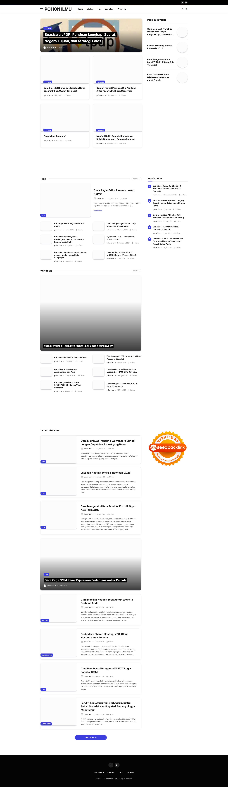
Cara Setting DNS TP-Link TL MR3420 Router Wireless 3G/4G (121, 253)
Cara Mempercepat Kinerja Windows (71, 357)
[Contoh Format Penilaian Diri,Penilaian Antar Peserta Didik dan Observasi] (117, 69)
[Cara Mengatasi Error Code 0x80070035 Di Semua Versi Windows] (46, 384)
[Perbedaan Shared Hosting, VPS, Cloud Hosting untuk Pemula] (58, 643)
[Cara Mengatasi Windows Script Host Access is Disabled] (98, 358)
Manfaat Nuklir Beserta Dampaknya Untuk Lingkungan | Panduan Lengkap (115, 137)
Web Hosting (47, 655)
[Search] (186, 9)
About (122, 773)
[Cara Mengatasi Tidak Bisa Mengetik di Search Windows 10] (90, 313)
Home (80, 9)
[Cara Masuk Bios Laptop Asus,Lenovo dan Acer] (46, 371)
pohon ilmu (50, 47)
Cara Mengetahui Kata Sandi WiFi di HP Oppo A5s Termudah (160, 62)
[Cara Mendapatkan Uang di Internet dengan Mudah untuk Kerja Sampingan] (46, 254)
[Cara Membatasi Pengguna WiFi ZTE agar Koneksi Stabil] (58, 677)
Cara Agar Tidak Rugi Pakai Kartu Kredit (69, 224)
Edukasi (90, 9)
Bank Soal (109, 9)
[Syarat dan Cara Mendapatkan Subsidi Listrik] (98, 239)
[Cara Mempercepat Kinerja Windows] (46, 358)
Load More (90, 737)
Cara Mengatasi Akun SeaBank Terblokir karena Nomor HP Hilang (168, 216)
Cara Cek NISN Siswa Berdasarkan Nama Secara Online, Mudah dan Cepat (64, 89)
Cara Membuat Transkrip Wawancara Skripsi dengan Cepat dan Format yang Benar (160, 32)
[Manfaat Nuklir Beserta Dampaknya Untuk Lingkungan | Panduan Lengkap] (117, 117)
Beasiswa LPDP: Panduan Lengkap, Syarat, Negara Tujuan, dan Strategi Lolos (169, 203)
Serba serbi (46, 724)
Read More (98, 210)
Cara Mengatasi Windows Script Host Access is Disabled (124, 357)
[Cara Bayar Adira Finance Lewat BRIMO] (65, 200)
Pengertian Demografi (55, 136)
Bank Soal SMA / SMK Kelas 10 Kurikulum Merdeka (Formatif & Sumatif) (167, 188)
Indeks (130, 773)
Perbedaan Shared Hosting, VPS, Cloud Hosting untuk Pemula (104, 636)
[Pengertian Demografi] (64, 117)
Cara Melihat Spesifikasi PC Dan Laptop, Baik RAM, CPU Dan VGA (122, 370)
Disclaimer (99, 773)
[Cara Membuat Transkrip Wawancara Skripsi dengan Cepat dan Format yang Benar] (182, 32)
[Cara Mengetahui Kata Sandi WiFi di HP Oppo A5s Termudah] (182, 62)
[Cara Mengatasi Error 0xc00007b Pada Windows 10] (98, 384)
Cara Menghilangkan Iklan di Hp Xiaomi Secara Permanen (121, 224)
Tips (100, 9)
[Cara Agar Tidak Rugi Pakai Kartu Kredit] (46, 226)
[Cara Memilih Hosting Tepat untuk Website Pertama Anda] (58, 608)
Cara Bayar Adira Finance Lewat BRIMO (114, 192)
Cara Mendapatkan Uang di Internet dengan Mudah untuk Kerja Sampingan (70, 255)
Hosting (45, 620)
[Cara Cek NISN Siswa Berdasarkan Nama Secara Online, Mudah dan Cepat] (64, 69)
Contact (111, 773)
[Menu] (41, 9)
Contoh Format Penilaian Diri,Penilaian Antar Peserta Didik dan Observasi (116, 89)
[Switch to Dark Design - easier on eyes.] (182, 9)
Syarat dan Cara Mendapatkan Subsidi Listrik (120, 237)
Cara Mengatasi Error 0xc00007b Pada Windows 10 (122, 384)
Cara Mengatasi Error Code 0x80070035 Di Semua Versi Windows (67, 385)
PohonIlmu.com (112, 779)
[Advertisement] (114, 161)
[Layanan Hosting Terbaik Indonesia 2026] (182, 47)
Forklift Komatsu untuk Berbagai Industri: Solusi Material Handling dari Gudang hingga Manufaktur (108, 706)
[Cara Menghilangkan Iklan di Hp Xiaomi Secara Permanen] (98, 226)
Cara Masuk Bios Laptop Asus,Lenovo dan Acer (65, 370)
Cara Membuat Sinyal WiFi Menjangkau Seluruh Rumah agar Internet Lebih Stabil (69, 239)
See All (135, 179)
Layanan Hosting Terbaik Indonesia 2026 (159, 47)
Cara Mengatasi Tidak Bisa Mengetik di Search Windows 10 (78, 345)
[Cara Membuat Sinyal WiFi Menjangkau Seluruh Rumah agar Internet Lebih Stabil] (46, 239)
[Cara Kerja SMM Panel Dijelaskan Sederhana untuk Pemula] (182, 77)
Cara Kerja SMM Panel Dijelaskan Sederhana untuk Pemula (158, 77)
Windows (122, 9)
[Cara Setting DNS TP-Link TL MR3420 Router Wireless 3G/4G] (98, 254)
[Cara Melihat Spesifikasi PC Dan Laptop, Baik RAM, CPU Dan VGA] (98, 371)
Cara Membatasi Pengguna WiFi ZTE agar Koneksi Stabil (106, 670)
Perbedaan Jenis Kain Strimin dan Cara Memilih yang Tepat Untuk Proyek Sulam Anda (168, 241)
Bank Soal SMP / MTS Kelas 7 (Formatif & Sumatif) (166, 228)
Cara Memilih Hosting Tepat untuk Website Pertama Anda (107, 601)
